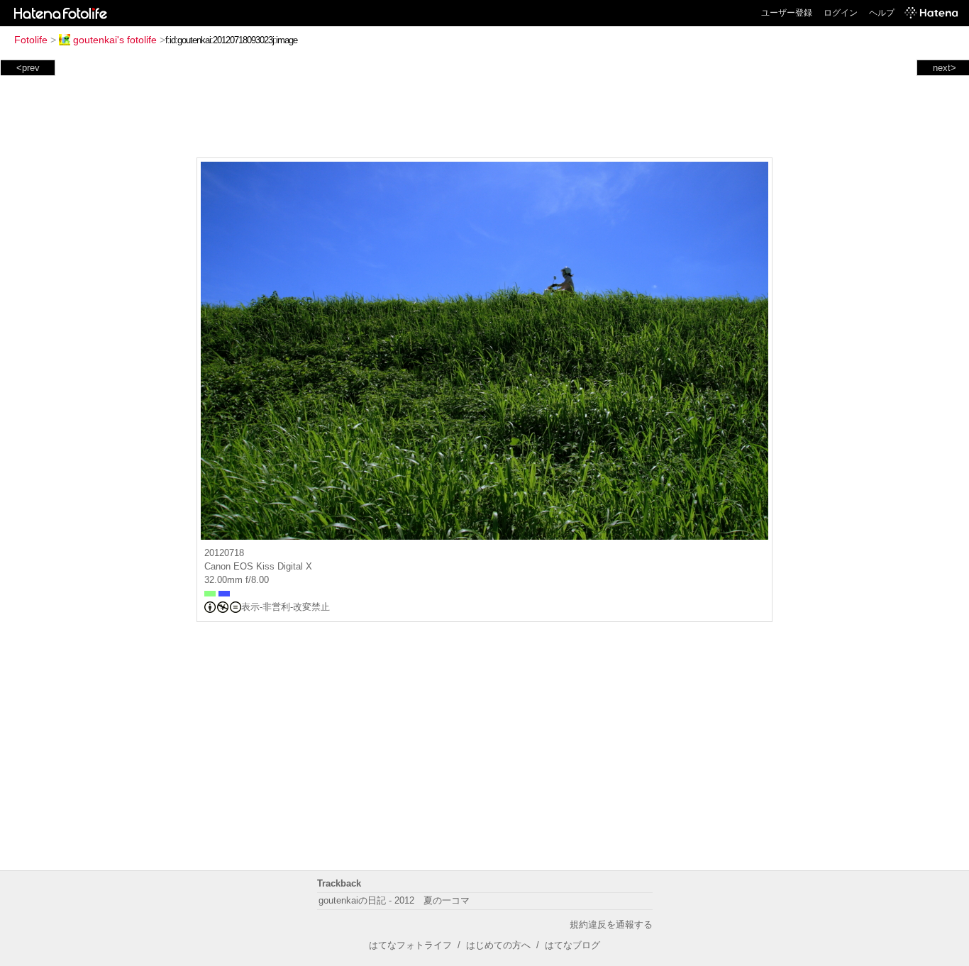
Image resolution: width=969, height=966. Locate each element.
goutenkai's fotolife (115, 39)
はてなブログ (572, 945)
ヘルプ (882, 13)
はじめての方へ (498, 945)
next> (944, 67)
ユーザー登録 (786, 13)
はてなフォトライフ (410, 945)
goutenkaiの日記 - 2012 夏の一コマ (394, 900)
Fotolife (31, 39)
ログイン (841, 13)
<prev (28, 67)
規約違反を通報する (611, 924)
